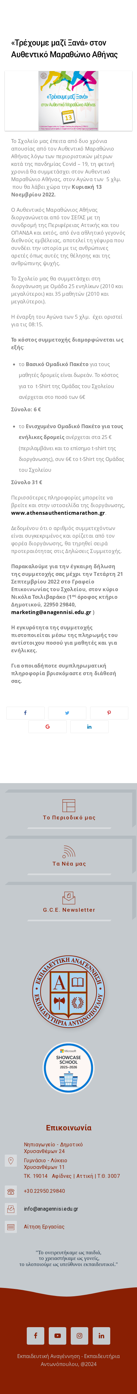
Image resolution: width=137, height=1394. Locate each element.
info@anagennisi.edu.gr (51, 1209)
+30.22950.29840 (44, 1191)
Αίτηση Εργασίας (44, 1227)
